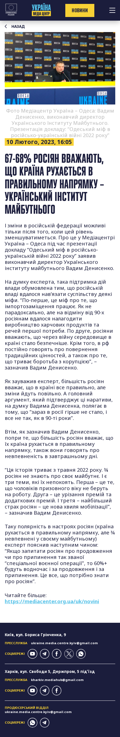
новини (80, 10)
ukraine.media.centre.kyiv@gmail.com (64, 643)
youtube (32, 653)
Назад (18, 26)
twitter (69, 653)
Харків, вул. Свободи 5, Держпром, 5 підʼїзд (50, 671)
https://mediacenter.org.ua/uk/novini (52, 601)
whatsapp (81, 653)
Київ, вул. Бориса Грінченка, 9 (35, 634)
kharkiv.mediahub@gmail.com (57, 680)
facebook (56, 653)
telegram (44, 653)
